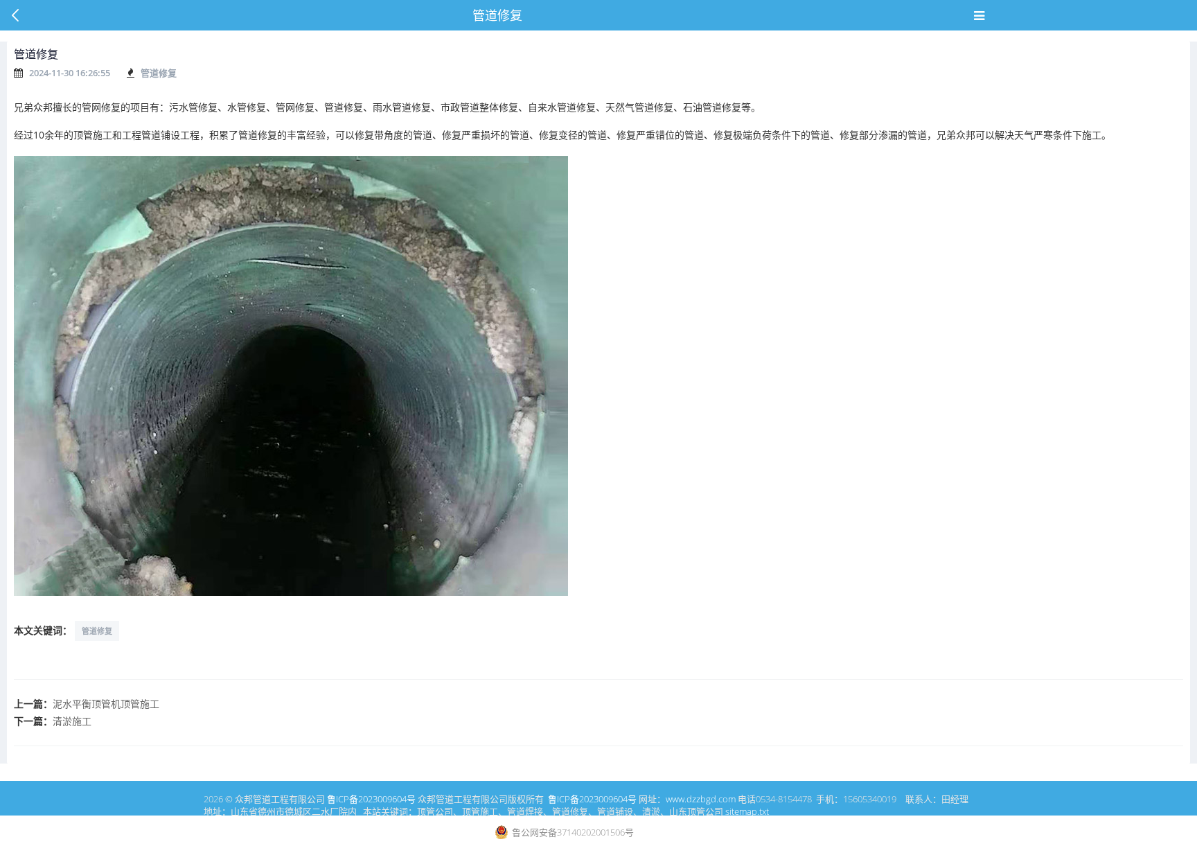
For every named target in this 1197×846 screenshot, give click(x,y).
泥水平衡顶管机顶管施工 (106, 703)
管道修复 (159, 73)
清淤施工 (72, 721)
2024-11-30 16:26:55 (69, 73)
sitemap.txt (747, 811)
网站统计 (652, 832)
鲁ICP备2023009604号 (371, 799)
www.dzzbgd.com (701, 799)
